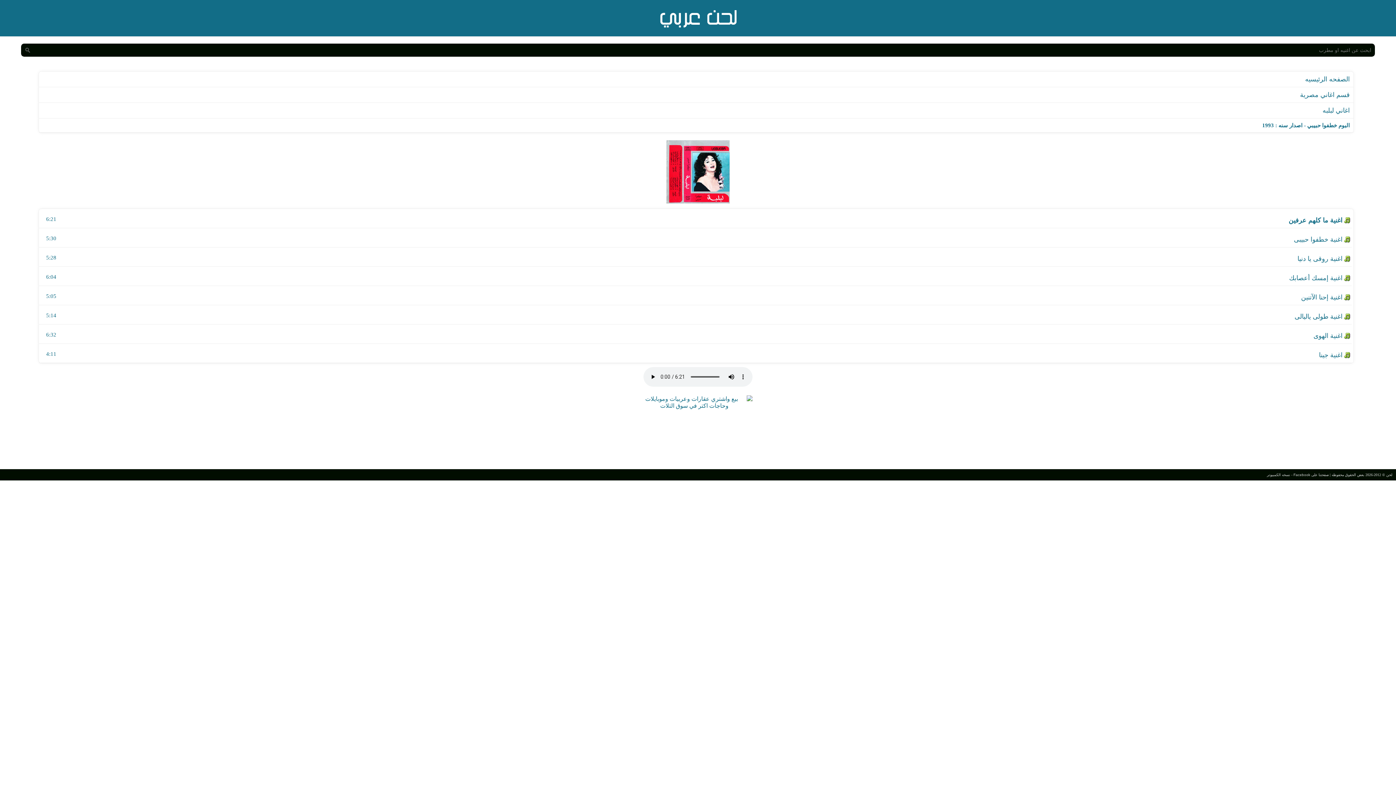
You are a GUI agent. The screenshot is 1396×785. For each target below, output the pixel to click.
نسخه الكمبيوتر (1278, 475)
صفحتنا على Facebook (1311, 475)
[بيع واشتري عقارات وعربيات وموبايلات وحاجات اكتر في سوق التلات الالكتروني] (694, 406)
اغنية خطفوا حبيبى (1318, 239)
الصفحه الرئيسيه (1327, 79)
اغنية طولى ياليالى (1319, 316)
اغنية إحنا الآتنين (1322, 297)
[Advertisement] (698, 438)
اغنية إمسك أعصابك (1316, 278)
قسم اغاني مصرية (1325, 94)
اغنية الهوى (1328, 335)
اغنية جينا (1331, 355)
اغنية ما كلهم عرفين (1316, 220)
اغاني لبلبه (1336, 110)
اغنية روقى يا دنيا (1320, 258)
